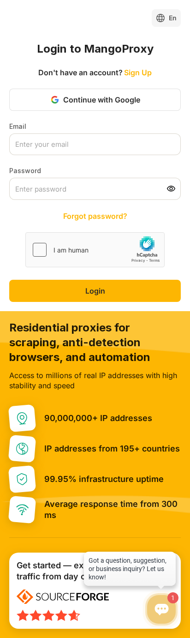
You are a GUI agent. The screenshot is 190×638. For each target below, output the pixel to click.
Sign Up (138, 72)
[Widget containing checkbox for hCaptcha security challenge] (95, 249)
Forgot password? (95, 216)
